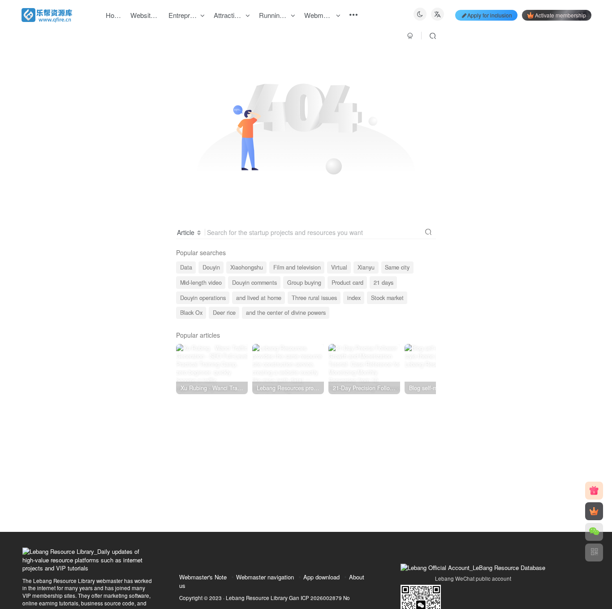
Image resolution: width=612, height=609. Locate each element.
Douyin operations (203, 298)
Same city (397, 267)
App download (321, 577)
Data (186, 267)
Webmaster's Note (203, 577)
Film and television (297, 267)
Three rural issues (314, 298)
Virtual (339, 267)
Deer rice (224, 313)
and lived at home (258, 298)
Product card (347, 282)
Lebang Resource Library (257, 597)
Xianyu (366, 267)
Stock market (387, 298)
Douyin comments (254, 282)
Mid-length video (201, 282)
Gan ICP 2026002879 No (319, 597)
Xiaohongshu (246, 267)
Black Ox (191, 313)
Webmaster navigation (265, 577)
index (354, 298)
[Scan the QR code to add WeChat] (594, 532)
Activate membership (560, 15)
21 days (383, 282)
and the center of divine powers (286, 313)
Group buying (304, 282)
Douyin (211, 267)
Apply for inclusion (489, 15)
